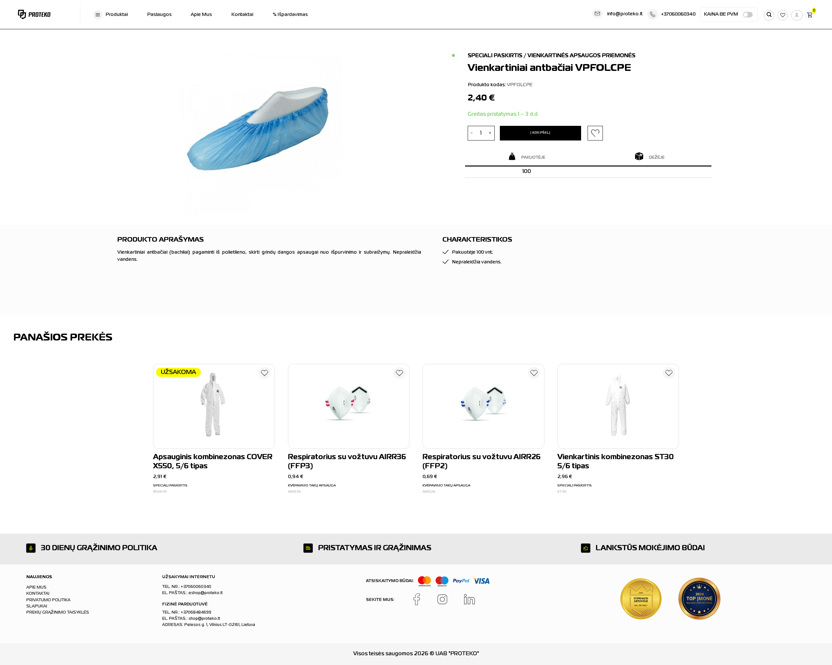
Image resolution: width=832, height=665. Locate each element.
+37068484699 (196, 612)
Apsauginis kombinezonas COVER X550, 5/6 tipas (212, 462)
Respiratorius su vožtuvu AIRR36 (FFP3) (347, 462)
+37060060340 (678, 14)
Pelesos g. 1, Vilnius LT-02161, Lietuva (219, 625)
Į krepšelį (540, 132)
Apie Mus (201, 15)
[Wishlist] (264, 374)
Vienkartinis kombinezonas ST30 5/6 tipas (615, 462)
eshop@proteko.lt (205, 593)
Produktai (117, 15)
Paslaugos (159, 15)
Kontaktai (242, 15)
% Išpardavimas (290, 15)
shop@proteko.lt (204, 618)
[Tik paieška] (769, 15)
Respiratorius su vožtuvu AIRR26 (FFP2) (481, 462)
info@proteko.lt (625, 14)
